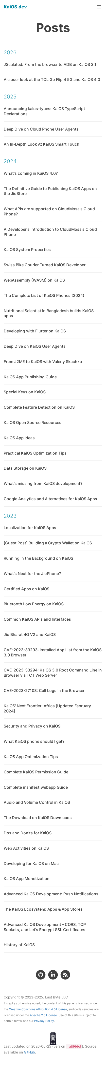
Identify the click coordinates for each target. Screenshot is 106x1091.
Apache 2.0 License (43, 1015)
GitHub (29, 1052)
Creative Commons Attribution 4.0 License (38, 1009)
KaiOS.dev (15, 6)
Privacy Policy (44, 1021)
